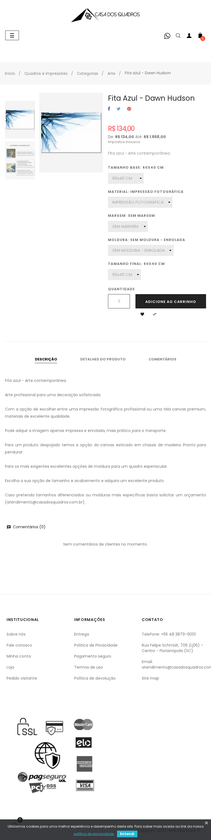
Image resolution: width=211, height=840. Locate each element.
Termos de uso (88, 667)
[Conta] (189, 37)
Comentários (162, 359)
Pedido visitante (22, 678)
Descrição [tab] (46, 359)
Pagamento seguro (92, 656)
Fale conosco (19, 645)
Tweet (118, 109)
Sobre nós (16, 634)
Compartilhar (109, 109)
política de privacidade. (94, 833)
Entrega (81, 634)
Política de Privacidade (96, 645)
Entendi (127, 833)
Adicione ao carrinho (170, 301)
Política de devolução (95, 678)
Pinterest (129, 109)
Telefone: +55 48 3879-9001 (169, 634)
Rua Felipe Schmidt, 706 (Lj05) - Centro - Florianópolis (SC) (172, 647)
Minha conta (19, 656)
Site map (150, 678)
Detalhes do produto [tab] (103, 359)
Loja (10, 667)
